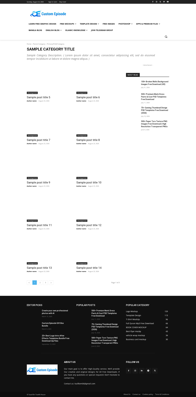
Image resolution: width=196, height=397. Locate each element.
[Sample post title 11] (48, 207)
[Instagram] (156, 1)
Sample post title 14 (88, 267)
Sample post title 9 (38, 182)
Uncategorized (32, 93)
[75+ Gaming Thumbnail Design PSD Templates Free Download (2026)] (132, 111)
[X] (160, 1)
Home (29, 44)
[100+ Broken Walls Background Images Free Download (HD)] (132, 84)
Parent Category (39, 44)
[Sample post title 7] (48, 121)
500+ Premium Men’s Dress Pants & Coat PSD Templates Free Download (153, 96)
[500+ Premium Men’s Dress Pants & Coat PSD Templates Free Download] (132, 97)
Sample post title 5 (38, 97)
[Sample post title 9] (48, 164)
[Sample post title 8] (98, 121)
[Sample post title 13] (48, 249)
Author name (32, 101)
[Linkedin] (141, 370)
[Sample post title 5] (48, 79)
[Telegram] (148, 370)
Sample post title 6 (88, 97)
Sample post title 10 (88, 182)
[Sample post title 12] (98, 207)
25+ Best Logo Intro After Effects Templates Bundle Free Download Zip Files (55, 338)
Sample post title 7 (38, 140)
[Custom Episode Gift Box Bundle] (33, 326)
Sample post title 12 (88, 225)
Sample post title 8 (88, 140)
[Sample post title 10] (98, 164)
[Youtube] (167, 1)
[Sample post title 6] (98, 79)
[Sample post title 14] (98, 249)
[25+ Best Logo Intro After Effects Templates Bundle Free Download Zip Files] (33, 339)
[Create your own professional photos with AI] (33, 313)
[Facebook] (152, 1)
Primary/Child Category (55, 44)
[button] (166, 36)
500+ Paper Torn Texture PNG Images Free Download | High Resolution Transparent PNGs (154, 124)
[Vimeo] (163, 1)
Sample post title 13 (39, 267)
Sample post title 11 (39, 225)
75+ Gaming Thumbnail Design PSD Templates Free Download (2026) (154, 110)
